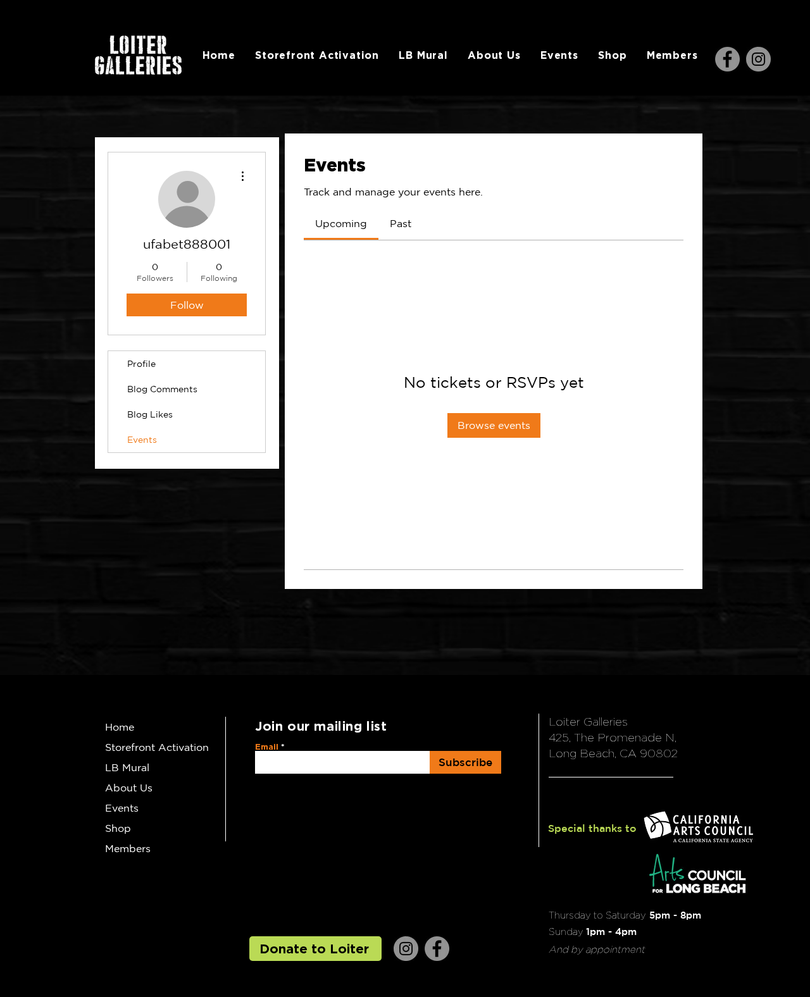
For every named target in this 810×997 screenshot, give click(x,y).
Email (266, 747)
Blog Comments (162, 389)
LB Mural (127, 767)
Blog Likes (150, 414)
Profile (141, 364)
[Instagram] (758, 59)
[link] (341, 223)
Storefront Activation (157, 747)
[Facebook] (727, 59)
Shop (118, 828)
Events (142, 440)
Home (119, 727)
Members (128, 848)
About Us (129, 787)
